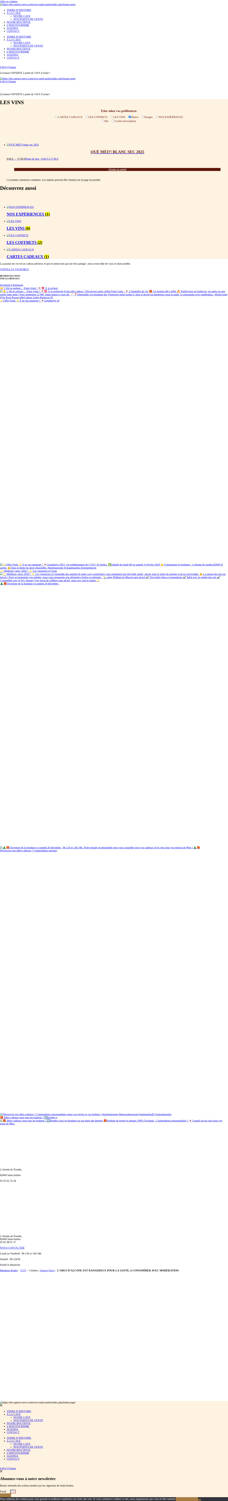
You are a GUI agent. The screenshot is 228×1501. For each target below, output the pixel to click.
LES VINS (119, 117)
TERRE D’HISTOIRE (19, 10)
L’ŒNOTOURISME (18, 25)
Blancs (135, 117)
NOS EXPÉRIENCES (171, 117)
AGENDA (12, 28)
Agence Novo (47, 1270)
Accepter (181, 1499)
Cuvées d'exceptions (125, 121)
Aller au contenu (9, 1)
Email (3, 1491)
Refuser (192, 1499)
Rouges (149, 117)
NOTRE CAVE (21, 16)
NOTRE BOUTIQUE (19, 22)
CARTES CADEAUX (70, 117)
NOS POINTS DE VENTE (28, 19)
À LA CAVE (14, 13)
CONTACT (13, 31)
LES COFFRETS (97, 117)
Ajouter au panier (117, 169)
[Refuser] (199, 1500)
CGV (23, 1270)
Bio (106, 121)
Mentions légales (9, 1270)
